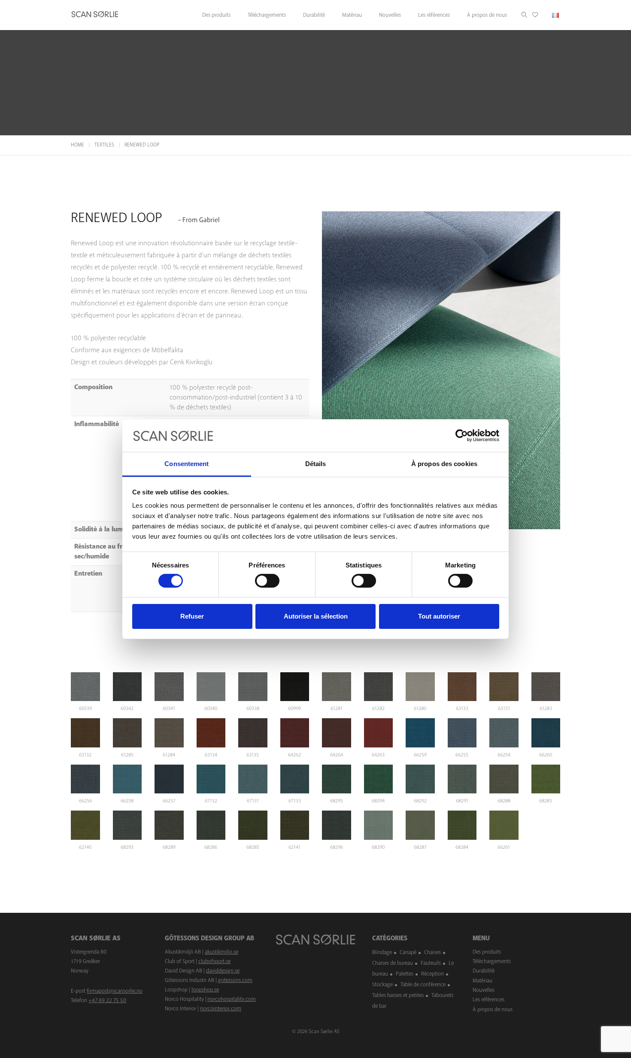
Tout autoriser (439, 616)
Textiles (104, 145)
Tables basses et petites (398, 995)
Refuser (192, 616)
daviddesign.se (223, 970)
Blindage (382, 952)
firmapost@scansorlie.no (115, 991)
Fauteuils (431, 963)
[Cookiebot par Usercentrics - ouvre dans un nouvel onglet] (461, 435)
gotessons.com (235, 980)
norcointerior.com (220, 1008)
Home (77, 145)
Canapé (408, 952)
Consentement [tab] (186, 463)
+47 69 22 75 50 (107, 1000)
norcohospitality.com (231, 999)
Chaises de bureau (392, 963)
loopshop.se (205, 989)
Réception (432, 973)
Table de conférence (423, 984)
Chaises (432, 952)
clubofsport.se (214, 961)
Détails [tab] (315, 463)
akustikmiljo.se (221, 951)
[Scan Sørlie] (95, 15)
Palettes (404, 973)
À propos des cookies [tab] (444, 463)
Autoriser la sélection (316, 616)
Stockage (382, 984)
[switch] (267, 581)
